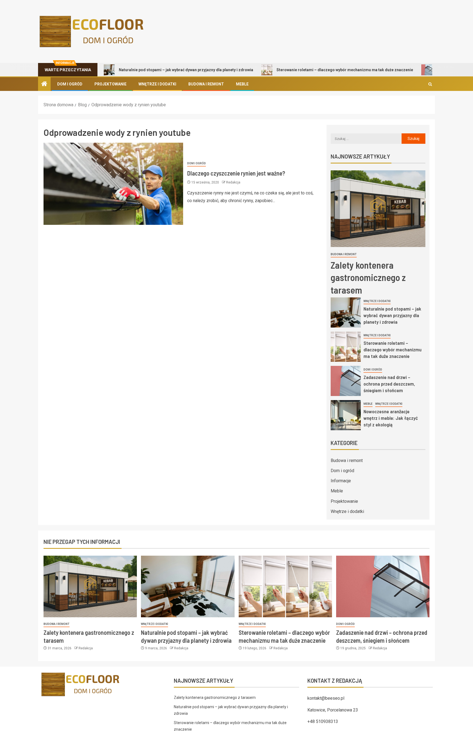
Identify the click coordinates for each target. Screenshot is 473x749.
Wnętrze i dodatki (157, 84)
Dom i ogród (69, 84)
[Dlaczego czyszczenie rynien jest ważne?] (113, 184)
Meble (242, 84)
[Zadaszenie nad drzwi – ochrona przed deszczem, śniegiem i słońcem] (346, 381)
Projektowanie (110, 84)
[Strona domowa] (44, 84)
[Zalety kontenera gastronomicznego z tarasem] (378, 208)
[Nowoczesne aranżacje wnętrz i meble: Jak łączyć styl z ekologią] (346, 415)
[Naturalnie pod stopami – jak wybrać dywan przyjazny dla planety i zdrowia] (346, 312)
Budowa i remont (206, 84)
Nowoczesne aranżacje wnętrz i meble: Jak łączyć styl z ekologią (391, 417)
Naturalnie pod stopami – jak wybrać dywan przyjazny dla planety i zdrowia (165, 70)
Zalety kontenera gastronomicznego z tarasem (368, 277)
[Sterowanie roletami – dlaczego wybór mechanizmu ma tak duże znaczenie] (346, 347)
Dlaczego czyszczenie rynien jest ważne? (236, 173)
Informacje (341, 480)
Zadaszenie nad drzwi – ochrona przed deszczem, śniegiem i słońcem (389, 383)
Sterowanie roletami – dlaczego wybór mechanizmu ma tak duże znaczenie (323, 70)
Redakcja (233, 182)
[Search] (430, 84)
